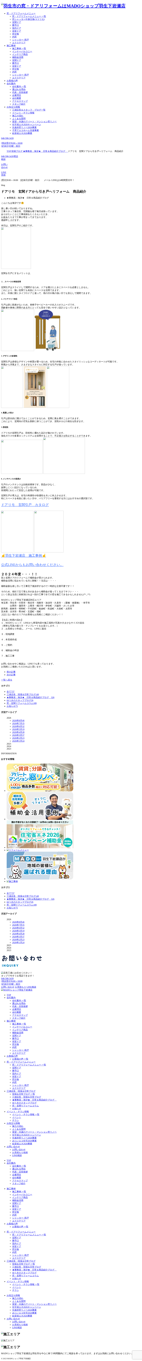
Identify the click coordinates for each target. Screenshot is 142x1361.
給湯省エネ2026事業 (22, 133)
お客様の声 (12, 80)
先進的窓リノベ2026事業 (24, 127)
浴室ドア (16, 31)
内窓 (14, 37)
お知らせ (16, 1108)
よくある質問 (19, 118)
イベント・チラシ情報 (23, 113)
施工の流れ (17, 116)
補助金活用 (17, 57)
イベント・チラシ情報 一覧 (25, 1114)
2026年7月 (18, 723)
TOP (9, 995)
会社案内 (11, 83)
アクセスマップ (20, 101)
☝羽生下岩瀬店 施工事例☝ (23, 555)
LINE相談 (17, 1155)
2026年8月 (18, 720)
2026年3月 (18, 735)
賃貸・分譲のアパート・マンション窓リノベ (34, 121)
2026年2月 (18, 738)
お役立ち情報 (13, 107)
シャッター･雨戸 (20, 40)
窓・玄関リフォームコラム (25, 1106)
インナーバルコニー (22, 51)
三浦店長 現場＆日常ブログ (21, 1091)
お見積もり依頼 (20, 1152)
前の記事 (11, 672)
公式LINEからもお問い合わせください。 (32, 565)
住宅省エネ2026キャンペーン (26, 124)
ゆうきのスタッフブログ (24, 1103)
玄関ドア (16, 22)
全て (10, 691)
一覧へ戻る (6, 680)
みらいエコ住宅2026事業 (24, 1141)
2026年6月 (18, 726)
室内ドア (16, 28)
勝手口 (15, 25)
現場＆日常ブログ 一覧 (23, 1094)
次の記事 (11, 675)
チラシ (15, 1120)
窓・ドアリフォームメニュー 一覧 (29, 16)
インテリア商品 (20, 54)
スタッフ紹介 (19, 104)
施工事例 (11, 45)
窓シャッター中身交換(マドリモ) (28, 19)
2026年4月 (18, 732)
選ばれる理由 (19, 89)
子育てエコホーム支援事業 (25, 130)
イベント (16, 1117)
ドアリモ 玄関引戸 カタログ (25, 505)
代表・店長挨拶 (20, 92)
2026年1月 (18, 741)
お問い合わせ (13, 1146)
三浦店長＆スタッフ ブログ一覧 (28, 110)
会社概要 (16, 98)
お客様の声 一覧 (20, 1059)
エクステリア (19, 42)
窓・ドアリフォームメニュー (21, 13)
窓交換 (15, 34)
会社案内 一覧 (19, 86)
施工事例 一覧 (19, 48)
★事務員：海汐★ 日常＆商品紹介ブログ (34, 1100)
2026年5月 (18, 729)
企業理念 (16, 95)
